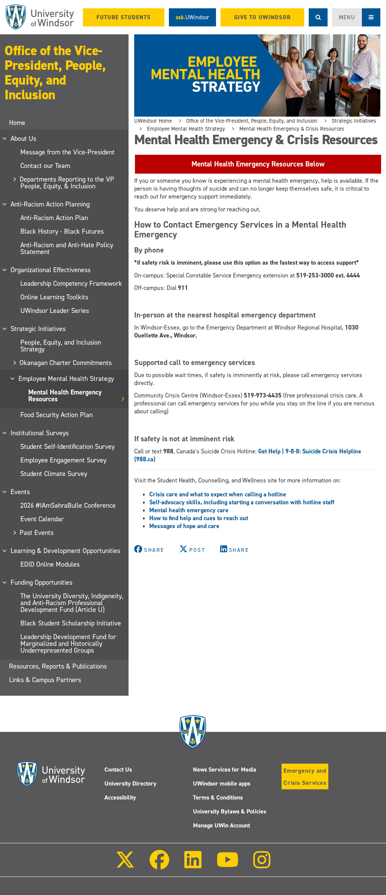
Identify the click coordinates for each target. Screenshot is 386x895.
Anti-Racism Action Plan (54, 217)
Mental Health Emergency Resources (65, 396)
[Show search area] (318, 17)
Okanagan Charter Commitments (66, 362)
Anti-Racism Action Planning (50, 204)
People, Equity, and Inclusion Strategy (60, 346)
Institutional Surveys (40, 432)
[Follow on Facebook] (159, 865)
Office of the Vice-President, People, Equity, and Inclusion (55, 73)
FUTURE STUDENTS (123, 17)
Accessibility (120, 797)
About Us (23, 138)
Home (17, 122)
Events (20, 491)
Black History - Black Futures (62, 231)
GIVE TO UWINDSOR (262, 17)
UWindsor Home (153, 121)
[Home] (40, 17)
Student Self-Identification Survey (67, 446)
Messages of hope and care (185, 526)
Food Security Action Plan (56, 414)
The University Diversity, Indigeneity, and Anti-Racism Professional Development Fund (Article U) (71, 603)
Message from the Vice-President (67, 152)
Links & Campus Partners (45, 679)
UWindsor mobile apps (221, 783)
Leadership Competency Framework (71, 283)
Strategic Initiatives (38, 328)
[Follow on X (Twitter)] (125, 865)
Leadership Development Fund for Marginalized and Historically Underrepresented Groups (68, 643)
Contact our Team (45, 165)
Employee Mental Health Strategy (66, 378)
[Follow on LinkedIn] (192, 865)
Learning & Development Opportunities (65, 550)
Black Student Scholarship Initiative (70, 623)
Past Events (37, 532)
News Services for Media (224, 769)
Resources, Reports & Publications (58, 666)
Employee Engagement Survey (63, 460)
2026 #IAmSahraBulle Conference (68, 505)
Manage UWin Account (221, 825)
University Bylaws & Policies (229, 811)
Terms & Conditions (218, 797)
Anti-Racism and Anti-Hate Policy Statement (66, 248)
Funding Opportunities (41, 582)
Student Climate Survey (53, 473)
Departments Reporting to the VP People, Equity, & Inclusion (67, 183)
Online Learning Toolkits (54, 297)
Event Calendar (42, 519)
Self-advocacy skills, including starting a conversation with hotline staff (241, 502)
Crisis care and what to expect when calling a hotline (217, 494)
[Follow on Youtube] (227, 865)
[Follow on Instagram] (262, 865)
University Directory (130, 783)
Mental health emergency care (188, 510)
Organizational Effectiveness (50, 269)
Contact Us (118, 769)
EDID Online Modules (50, 564)
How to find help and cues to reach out (198, 518)
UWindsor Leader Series (54, 310)
